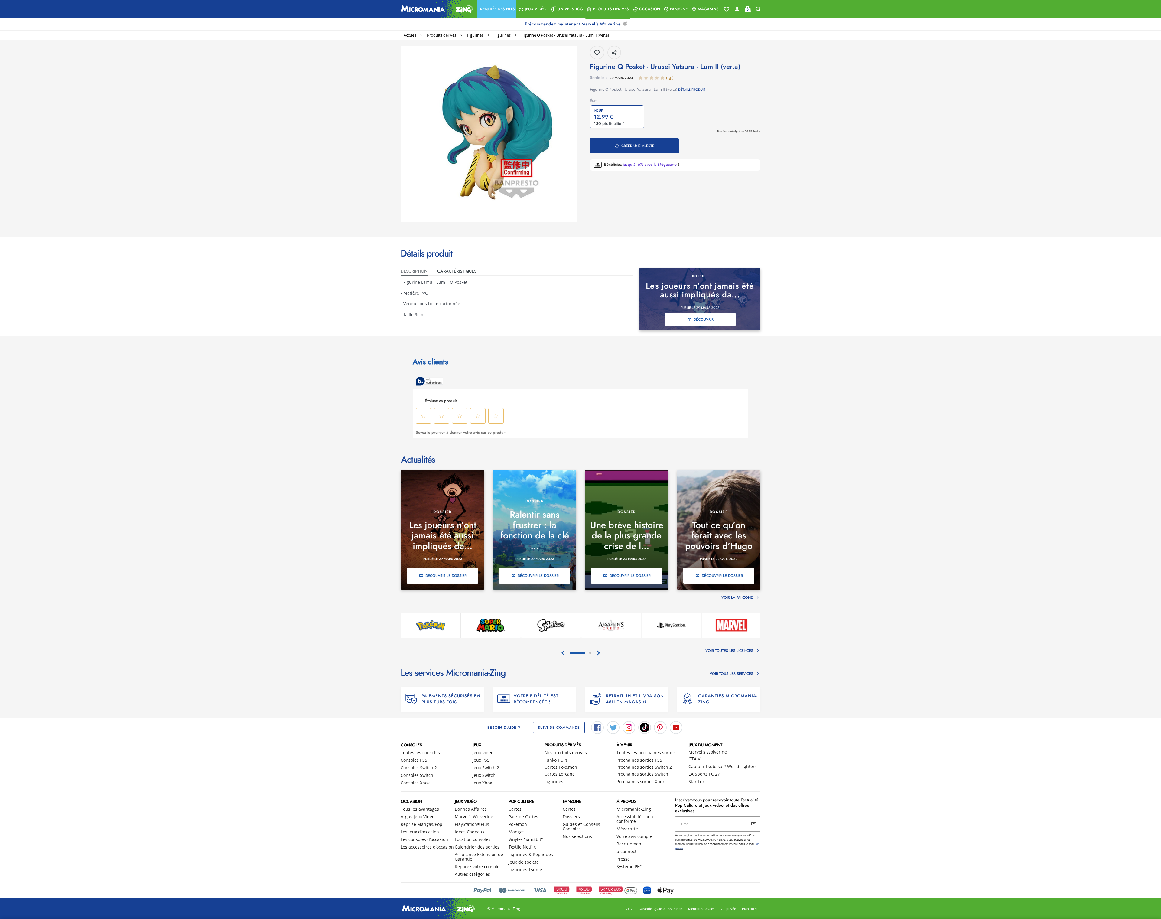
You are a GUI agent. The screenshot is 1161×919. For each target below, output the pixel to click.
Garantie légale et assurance (660, 908)
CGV (629, 908)
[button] (496, 9)
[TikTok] (644, 727)
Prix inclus (738, 131)
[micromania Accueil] (436, 9)
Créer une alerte (637, 146)
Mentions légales (701, 908)
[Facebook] (597, 727)
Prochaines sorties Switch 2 (644, 767)
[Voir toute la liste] (726, 9)
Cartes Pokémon (561, 767)
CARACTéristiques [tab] (456, 271)
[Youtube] (676, 727)
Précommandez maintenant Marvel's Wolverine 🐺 (577, 24)
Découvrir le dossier (446, 575)
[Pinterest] (660, 727)
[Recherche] (758, 9)
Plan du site (751, 908)
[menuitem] (496, 9)
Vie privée (728, 908)
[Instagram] (629, 727)
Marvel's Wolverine (707, 752)
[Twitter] (613, 727)
